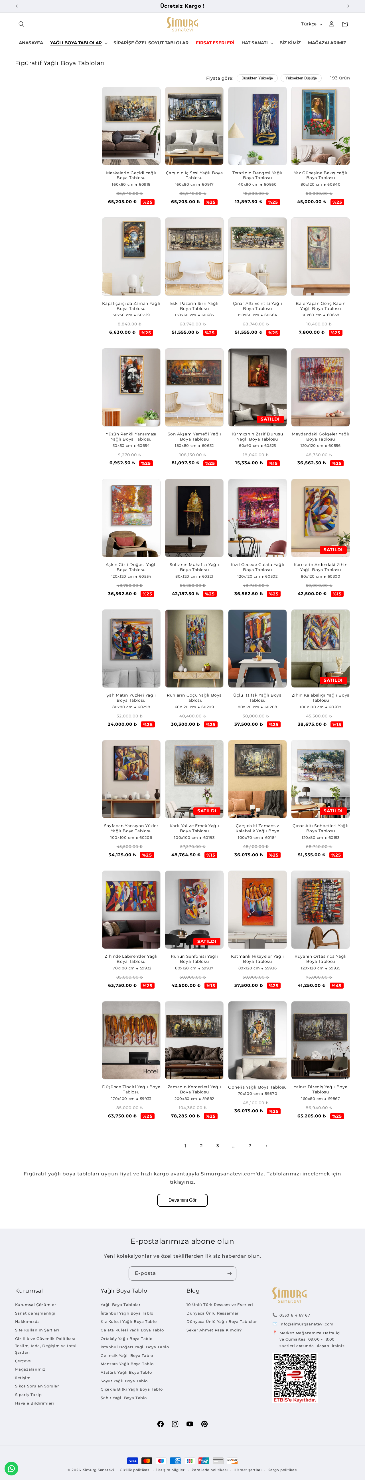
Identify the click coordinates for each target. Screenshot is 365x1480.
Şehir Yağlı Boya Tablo (124, 1397)
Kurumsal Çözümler (35, 1304)
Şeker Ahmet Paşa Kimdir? (214, 1330)
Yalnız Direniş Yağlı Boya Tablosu (320, 1089)
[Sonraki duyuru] (348, 6)
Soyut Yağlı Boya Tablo (124, 1381)
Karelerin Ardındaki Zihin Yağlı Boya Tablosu (321, 567)
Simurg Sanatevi (98, 1470)
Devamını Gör (182, 1200)
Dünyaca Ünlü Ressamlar (212, 1313)
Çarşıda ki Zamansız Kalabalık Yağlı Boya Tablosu (257, 828)
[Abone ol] (229, 1273)
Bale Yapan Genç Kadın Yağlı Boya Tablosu (320, 306)
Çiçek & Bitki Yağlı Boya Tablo (132, 1389)
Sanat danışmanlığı (35, 1313)
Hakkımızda (27, 1321)
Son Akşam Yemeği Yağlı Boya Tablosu (194, 436)
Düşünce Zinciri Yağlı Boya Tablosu (131, 1089)
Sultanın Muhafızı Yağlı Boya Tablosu (194, 567)
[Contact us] (11, 1468)
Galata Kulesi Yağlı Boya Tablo (132, 1330)
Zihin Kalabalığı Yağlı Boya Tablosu (321, 698)
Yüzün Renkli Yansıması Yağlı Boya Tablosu (131, 436)
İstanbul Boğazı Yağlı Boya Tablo (135, 1347)
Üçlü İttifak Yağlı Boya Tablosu (257, 698)
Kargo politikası (282, 1470)
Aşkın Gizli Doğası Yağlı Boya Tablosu (131, 567)
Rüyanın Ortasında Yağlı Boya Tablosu (321, 959)
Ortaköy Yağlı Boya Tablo (126, 1338)
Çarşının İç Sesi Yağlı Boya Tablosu (194, 175)
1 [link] (185, 1146)
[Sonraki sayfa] (266, 1146)
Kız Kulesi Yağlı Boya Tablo (129, 1321)
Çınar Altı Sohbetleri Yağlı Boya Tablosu (320, 828)
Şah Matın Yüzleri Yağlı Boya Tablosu (131, 698)
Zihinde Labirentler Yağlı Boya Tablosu (131, 959)
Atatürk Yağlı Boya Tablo (126, 1372)
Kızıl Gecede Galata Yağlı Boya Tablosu (257, 567)
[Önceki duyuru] (17, 6)
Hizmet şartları (248, 1470)
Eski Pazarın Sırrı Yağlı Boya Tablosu (194, 306)
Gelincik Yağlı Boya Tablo (127, 1355)
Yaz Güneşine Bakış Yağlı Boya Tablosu (320, 175)
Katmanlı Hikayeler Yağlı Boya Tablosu (257, 959)
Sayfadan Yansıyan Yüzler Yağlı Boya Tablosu (131, 828)
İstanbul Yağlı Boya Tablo (127, 1313)
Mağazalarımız (30, 1369)
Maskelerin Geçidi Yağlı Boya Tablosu (131, 175)
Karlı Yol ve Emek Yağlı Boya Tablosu (194, 828)
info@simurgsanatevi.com (306, 1324)
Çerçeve (23, 1361)
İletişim (23, 1377)
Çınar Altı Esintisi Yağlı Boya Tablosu (257, 306)
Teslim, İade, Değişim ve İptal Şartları (46, 1349)
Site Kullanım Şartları (37, 1330)
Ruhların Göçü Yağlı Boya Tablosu (194, 698)
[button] (21, 24)
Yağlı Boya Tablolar (120, 1304)
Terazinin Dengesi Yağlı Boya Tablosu (257, 175)
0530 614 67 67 (294, 1315)
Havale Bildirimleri (34, 1403)
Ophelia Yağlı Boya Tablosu (257, 1087)
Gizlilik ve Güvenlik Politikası (45, 1338)
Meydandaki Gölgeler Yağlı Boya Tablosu (320, 436)
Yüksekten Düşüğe (301, 78)
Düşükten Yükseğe (257, 78)
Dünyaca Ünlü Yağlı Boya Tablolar (221, 1321)
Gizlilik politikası (135, 1470)
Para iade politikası (210, 1470)
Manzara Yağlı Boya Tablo (127, 1363)
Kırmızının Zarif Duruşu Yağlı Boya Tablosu (257, 436)
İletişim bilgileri (171, 1470)
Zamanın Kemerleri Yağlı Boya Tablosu (194, 1089)
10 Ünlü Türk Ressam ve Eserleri (219, 1304)
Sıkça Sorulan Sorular (37, 1386)
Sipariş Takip (28, 1394)
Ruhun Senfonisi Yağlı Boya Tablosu (194, 959)
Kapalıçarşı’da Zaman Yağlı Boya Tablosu (131, 306)
